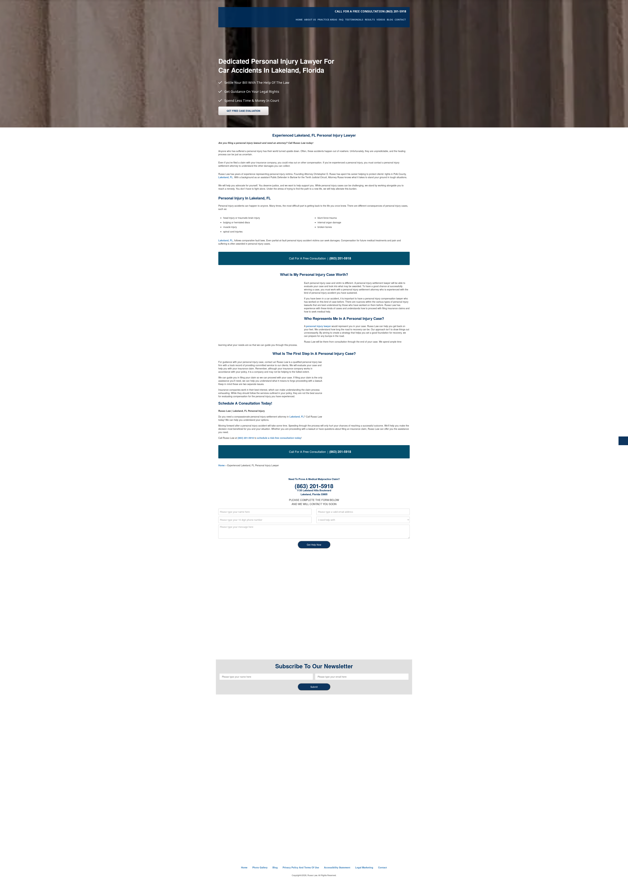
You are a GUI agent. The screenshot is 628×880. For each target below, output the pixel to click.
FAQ (341, 19)
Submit (314, 686)
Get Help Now (314, 544)
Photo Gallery (260, 867)
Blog (390, 19)
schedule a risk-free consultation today (279, 437)
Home (299, 19)
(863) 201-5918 (370, 11)
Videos (380, 19)
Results (370, 19)
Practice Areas (327, 19)
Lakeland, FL (225, 177)
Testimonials (354, 19)
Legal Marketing (364, 867)
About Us (310, 19)
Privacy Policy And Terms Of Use (301, 867)
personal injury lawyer (318, 326)
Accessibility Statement (337, 867)
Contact (400, 19)
